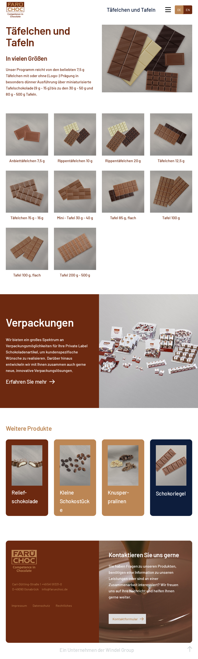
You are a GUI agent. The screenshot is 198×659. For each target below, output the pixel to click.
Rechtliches (64, 605)
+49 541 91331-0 (52, 584)
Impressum (19, 605)
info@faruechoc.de (55, 589)
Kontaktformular (125, 619)
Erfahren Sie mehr (26, 381)
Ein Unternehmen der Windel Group (97, 650)
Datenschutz (41, 605)
